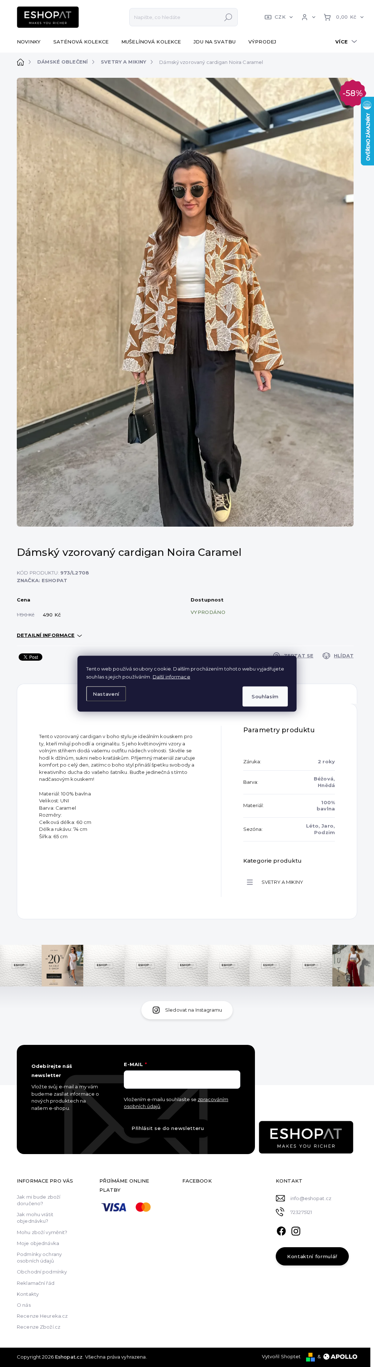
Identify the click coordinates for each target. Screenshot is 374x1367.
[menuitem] (31, 42)
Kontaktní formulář (312, 1256)
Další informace (171, 676)
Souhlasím (265, 696)
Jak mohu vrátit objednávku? (35, 1217)
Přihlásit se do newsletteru (167, 1128)
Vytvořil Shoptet (281, 1356)
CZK (280, 17)
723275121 (301, 1212)
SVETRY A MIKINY (282, 882)
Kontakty (28, 1294)
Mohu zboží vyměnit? (42, 1232)
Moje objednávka (38, 1243)
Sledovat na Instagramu (193, 1010)
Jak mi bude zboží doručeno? (38, 1200)
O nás (24, 1305)
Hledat (228, 17)
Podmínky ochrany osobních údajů (39, 1257)
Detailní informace (46, 635)
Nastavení (106, 694)
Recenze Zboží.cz (38, 1327)
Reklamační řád (35, 1283)
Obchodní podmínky (42, 1272)
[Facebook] (281, 1230)
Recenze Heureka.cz (42, 1316)
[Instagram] (295, 1230)
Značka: (42, 580)
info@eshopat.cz (310, 1198)
